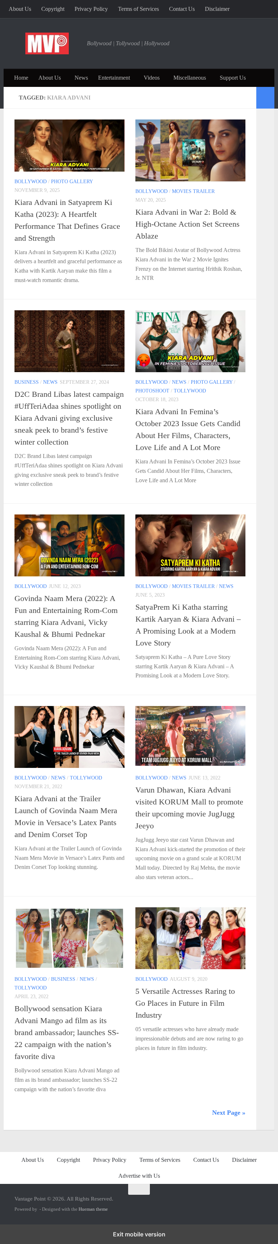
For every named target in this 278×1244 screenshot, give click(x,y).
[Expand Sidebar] (265, 98)
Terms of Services (138, 9)
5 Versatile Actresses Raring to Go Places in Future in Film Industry (185, 1003)
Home (21, 78)
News (81, 78)
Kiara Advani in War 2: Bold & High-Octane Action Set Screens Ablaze (187, 223)
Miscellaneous (189, 78)
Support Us (233, 78)
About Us (20, 9)
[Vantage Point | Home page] (47, 43)
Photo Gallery (72, 181)
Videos (152, 78)
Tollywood (190, 391)
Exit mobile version (139, 1234)
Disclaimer (217, 9)
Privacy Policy (91, 9)
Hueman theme (93, 1209)
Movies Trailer (193, 191)
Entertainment (114, 78)
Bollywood (30, 181)
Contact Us (182, 9)
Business (26, 382)
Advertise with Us (139, 1176)
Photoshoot (152, 391)
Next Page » (228, 1112)
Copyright (52, 9)
